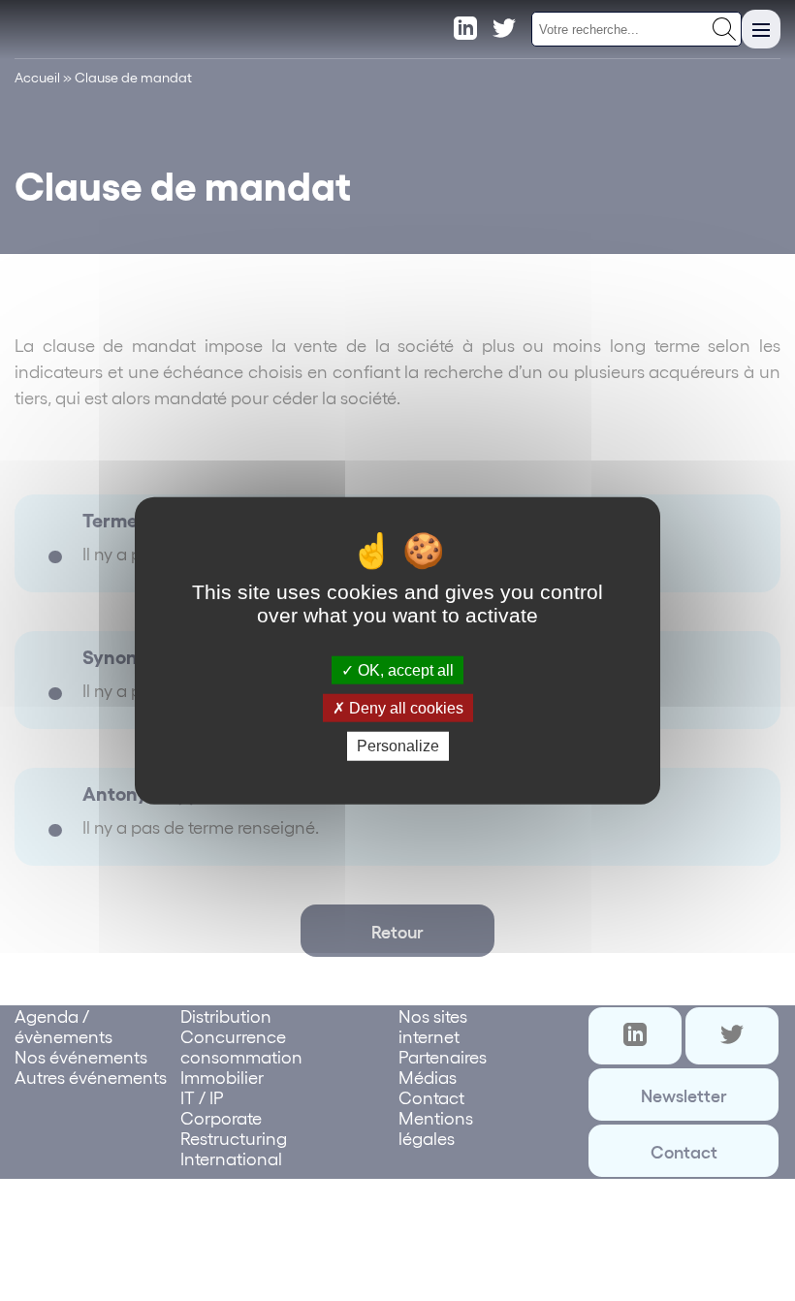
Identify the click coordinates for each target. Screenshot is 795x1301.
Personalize (398, 746)
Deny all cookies (404, 708)
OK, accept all (404, 670)
